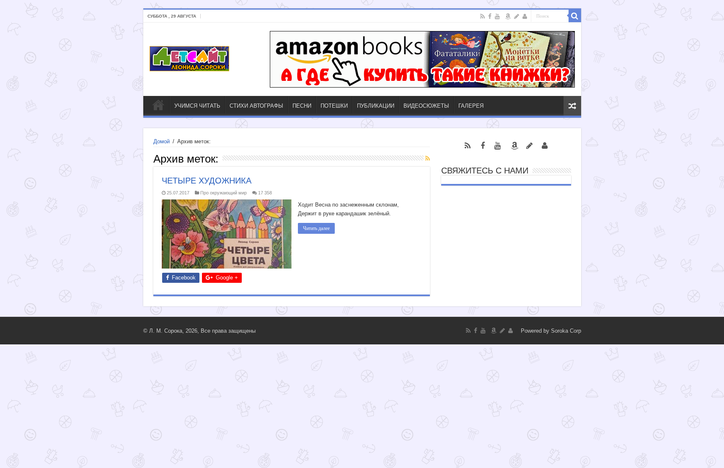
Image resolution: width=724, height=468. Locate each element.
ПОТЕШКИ (334, 106)
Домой (161, 141)
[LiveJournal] (516, 16)
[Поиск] (575, 16)
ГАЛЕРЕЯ (471, 106)
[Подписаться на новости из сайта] (427, 158)
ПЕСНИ (301, 106)
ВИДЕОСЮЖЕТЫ (426, 106)
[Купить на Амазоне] (508, 16)
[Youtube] (497, 16)
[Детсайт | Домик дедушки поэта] (189, 57)
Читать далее (316, 228)
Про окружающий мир (223, 192)
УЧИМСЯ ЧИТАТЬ (197, 106)
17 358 (265, 192)
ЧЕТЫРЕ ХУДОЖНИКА (206, 180)
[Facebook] (489, 16)
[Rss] (482, 16)
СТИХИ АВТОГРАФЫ (256, 106)
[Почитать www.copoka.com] (525, 16)
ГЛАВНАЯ (158, 105)
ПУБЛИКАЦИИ (375, 106)
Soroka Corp (566, 331)
